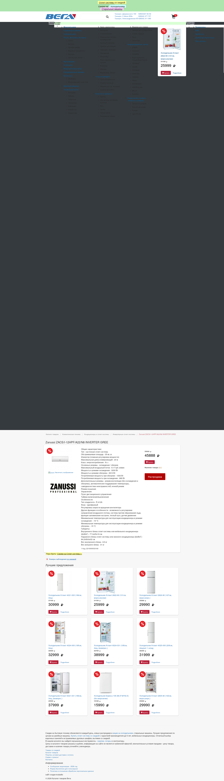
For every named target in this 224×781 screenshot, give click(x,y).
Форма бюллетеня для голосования (64, 768)
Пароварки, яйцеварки (108, 50)
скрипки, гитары (104, 741)
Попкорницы (72, 103)
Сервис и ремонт (52, 757)
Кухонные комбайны (107, 43)
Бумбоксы (199, 34)
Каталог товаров (52, 752)
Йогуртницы (104, 56)
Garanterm (135, 51)
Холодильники (117, 6)
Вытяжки (71, 54)
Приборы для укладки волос (142, 30)
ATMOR (134, 47)
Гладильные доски (106, 83)
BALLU (134, 91)
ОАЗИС (134, 67)
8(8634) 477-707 (144, 16)
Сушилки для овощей (108, 46)
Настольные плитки (75, 58)
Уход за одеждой (103, 76)
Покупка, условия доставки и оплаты (60, 755)
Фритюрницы (104, 53)
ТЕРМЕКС (136, 63)
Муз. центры (200, 41)
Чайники (71, 96)
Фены (134, 37)
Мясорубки (104, 30)
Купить (166, 73)
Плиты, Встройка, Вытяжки (75, 37)
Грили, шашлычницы (107, 27)
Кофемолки (72, 110)
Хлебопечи (68, 65)
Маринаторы (72, 113)
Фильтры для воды (139, 107)
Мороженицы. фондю (107, 73)
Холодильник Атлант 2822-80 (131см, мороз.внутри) (170, 56)
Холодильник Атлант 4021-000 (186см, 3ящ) (65, 596)
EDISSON (135, 54)
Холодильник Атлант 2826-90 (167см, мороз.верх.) (155, 596)
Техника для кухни (71, 89)
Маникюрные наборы (107, 116)
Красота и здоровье (104, 93)
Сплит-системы (107, 2)
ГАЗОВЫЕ (136, 70)
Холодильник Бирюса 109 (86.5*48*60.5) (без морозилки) (111, 697)
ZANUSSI (135, 77)
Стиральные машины (112, 8)
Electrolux (135, 94)
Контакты (49, 759)
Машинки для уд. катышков (110, 86)
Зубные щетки (105, 113)
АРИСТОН (135, 74)
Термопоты (72, 99)
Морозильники (70, 27)
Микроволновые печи (73, 68)
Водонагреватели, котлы (138, 44)
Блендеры (71, 93)
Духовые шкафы (74, 47)
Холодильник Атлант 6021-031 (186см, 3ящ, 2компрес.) (65, 697)
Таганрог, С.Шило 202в (123, 16)
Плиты (70, 41)
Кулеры (135, 110)
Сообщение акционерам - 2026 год (63, 766)
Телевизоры (200, 27)
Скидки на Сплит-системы (68, 553)
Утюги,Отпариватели (107, 79)
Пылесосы (68, 75)
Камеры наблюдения (62, 559)
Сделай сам (136, 114)
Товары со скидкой (53, 750)
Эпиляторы (136, 40)
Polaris (134, 80)
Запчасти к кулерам (139, 104)
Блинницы (103, 66)
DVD (197, 30)
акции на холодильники (123, 733)
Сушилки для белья (107, 90)
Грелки (102, 109)
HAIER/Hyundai (137, 87)
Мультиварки (69, 61)
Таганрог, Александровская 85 (126, 18)
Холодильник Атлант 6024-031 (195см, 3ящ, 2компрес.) (110, 646)
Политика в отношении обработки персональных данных (72, 771)
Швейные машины (71, 86)
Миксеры (103, 69)
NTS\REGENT (137, 84)
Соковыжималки (106, 34)
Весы (102, 106)
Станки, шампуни (138, 34)
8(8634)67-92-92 (144, 14)
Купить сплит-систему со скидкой (85, 735)
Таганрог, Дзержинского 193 (126, 14)
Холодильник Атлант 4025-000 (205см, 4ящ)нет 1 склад (156, 646)
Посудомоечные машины (74, 72)
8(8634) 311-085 (144, 18)
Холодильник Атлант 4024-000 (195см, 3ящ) (65, 646)
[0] (174, 18)
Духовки (71, 44)
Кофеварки (72, 106)
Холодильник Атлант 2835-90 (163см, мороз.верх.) (155, 697)
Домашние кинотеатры (204, 37)
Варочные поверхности (76, 51)
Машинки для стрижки (140, 27)
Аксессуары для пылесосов (78, 82)
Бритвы (102, 97)
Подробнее (177, 73)
